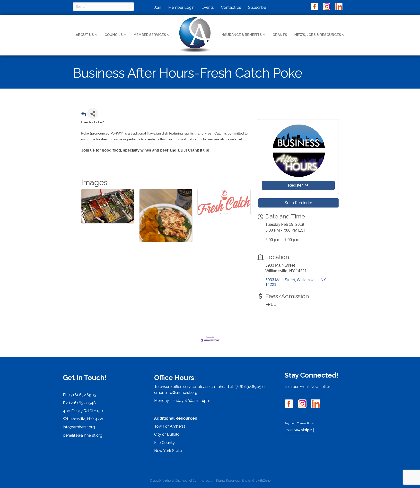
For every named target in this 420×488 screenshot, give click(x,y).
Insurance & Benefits (241, 35)
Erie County (164, 442)
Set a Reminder (298, 202)
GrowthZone (261, 480)
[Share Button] (92, 113)
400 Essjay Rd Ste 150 (83, 411)
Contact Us (231, 7)
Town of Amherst (169, 426)
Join (157, 7)
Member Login (181, 7)
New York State (168, 450)
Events (207, 7)
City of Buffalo (167, 434)
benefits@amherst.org (82, 435)
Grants (279, 35)
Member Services (149, 35)
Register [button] (295, 185)
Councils (114, 35)
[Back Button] (83, 115)
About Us (85, 35)
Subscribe (257, 7)
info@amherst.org (79, 427)
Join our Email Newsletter (307, 386)
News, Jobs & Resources (317, 35)
